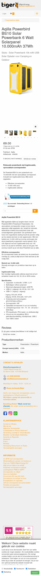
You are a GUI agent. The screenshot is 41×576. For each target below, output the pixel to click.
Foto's (5, 441)
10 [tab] (34, 138)
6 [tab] (21, 138)
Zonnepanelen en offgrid (11, 472)
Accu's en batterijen (10, 474)
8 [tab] (28, 138)
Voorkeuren (20, 569)
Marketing (7, 572)
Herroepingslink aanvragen (12, 448)
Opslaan (35, 573)
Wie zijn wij (7, 426)
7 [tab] (25, 138)
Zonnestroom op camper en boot (14, 478)
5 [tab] (18, 138)
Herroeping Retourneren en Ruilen (15, 446)
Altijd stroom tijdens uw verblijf (13, 465)
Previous (3, 133)
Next (38, 133)
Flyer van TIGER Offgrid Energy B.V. (15, 463)
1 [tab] (5, 138)
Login (4, 13)
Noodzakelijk (8, 569)
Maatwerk (6, 439)
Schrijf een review (30, 159)
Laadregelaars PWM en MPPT (13, 470)
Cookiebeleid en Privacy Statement (15, 430)
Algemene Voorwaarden (11, 428)
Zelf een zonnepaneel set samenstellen (17, 483)
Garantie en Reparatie (11, 437)
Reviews (6, 443)
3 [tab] (11, 138)
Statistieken (32, 569)
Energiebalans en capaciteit (12, 480)
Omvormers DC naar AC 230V (13, 476)
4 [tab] (15, 138)
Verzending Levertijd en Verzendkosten (16, 433)
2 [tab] (8, 138)
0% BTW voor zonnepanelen (13, 459)
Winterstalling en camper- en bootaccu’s (17, 461)
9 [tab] (31, 138)
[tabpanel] (20, 133)
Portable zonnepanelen (11, 485)
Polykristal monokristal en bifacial (14, 467)
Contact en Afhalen (10, 424)
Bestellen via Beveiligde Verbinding (15, 435)
